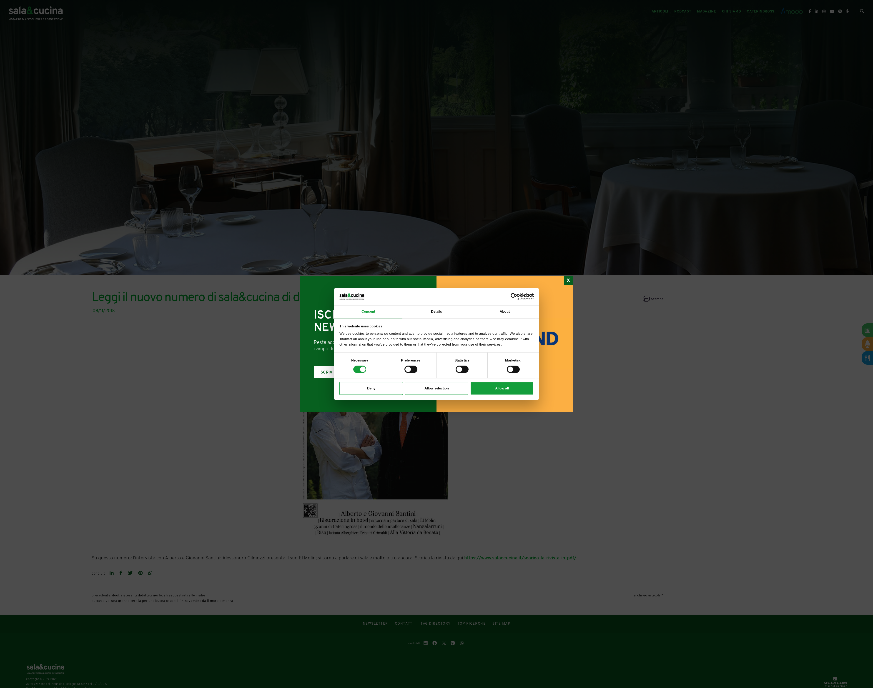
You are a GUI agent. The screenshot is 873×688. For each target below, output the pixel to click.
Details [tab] (436, 311)
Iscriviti (328, 372)
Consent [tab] (368, 311)
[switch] (410, 369)
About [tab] (505, 311)
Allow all (502, 388)
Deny (371, 388)
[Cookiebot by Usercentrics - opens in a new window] (514, 296)
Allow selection (436, 388)
